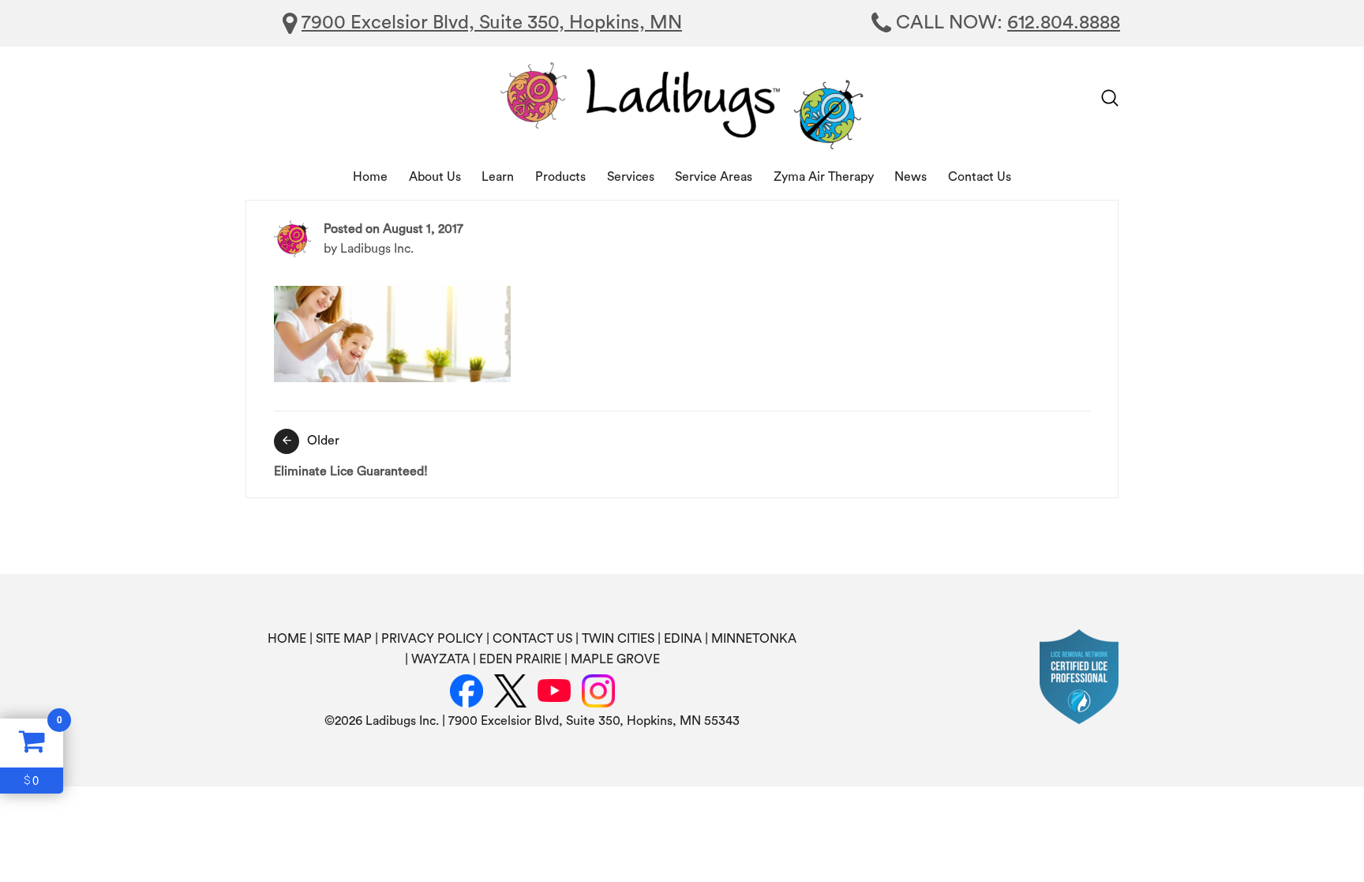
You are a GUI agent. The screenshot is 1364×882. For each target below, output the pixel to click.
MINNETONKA (753, 638)
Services (630, 177)
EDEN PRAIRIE (520, 659)
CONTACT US (532, 638)
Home (370, 177)
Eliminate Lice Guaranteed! (351, 456)
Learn (498, 177)
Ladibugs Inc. (377, 248)
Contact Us (979, 177)
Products (560, 177)
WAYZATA (440, 659)
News (910, 177)
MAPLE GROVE (615, 659)
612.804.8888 (1063, 22)
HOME (287, 638)
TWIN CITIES (618, 638)
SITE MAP (344, 638)
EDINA (683, 638)
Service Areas (713, 177)
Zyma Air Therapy (824, 177)
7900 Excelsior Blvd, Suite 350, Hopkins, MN (492, 22)
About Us (435, 177)
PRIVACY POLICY (432, 638)
